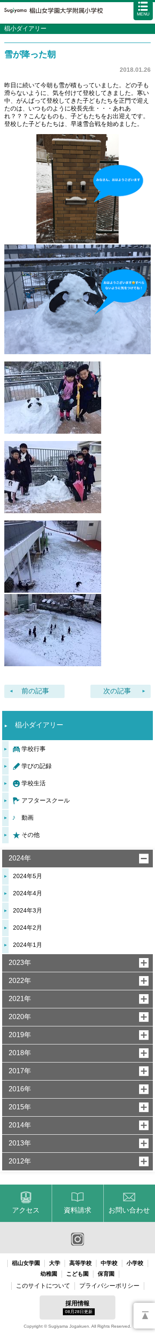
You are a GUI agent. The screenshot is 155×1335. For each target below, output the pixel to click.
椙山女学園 (26, 1263)
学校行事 (34, 748)
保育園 (106, 1274)
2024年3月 (27, 910)
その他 (31, 834)
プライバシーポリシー (109, 1285)
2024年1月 (27, 944)
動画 (28, 817)
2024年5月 (27, 876)
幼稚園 (48, 1274)
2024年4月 (27, 893)
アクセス (26, 1210)
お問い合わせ (129, 1210)
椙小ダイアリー (39, 725)
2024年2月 (27, 927)
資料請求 (77, 1210)
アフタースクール (46, 800)
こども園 (77, 1274)
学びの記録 (37, 765)
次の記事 (117, 691)
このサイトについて (43, 1285)
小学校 (135, 1263)
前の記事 (35, 691)
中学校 (109, 1263)
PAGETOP (144, 1316)
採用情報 (79, 1307)
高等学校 (80, 1263)
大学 (54, 1263)
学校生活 (34, 783)
